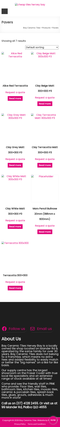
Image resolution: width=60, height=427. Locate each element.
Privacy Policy (20, 424)
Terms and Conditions (37, 424)
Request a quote (15, 92)
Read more (15, 98)
